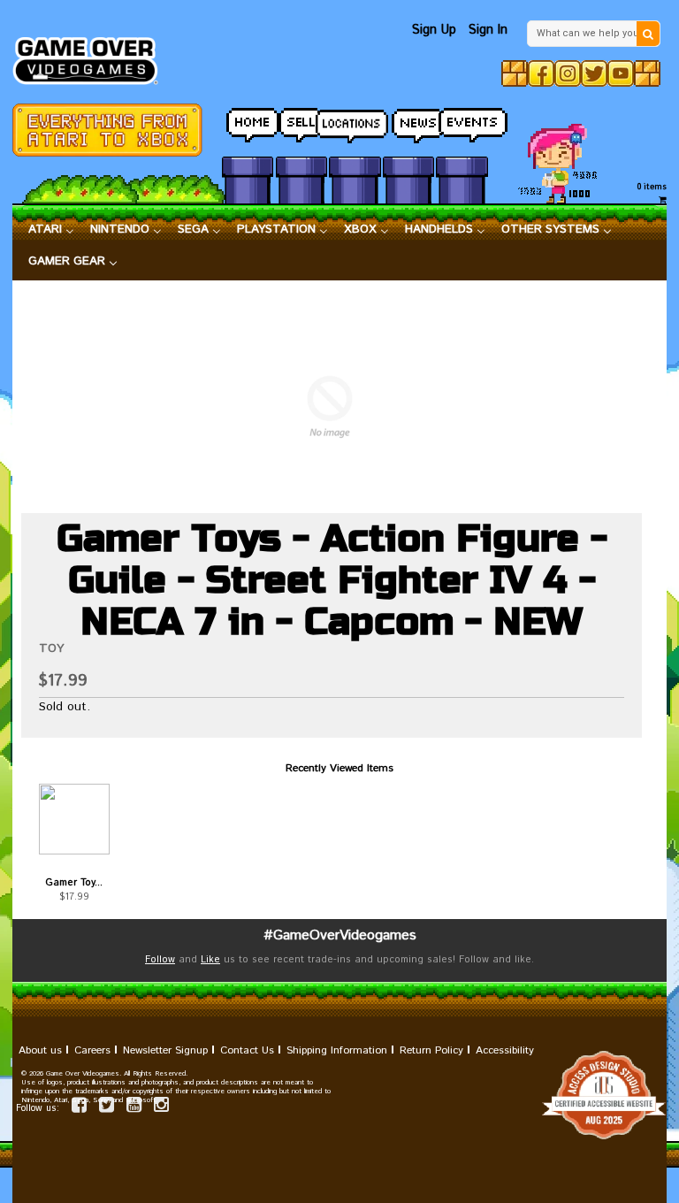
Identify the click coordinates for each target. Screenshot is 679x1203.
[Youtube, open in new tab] (620, 73)
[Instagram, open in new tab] (567, 73)
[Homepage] (91, 56)
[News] (408, 120)
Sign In (488, 29)
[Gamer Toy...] (74, 819)
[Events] (461, 120)
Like (210, 960)
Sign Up (434, 29)
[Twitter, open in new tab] (594, 73)
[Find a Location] (354, 121)
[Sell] (301, 120)
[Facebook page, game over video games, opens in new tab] (79, 1108)
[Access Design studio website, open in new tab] (339, 1095)
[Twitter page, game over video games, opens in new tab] (106, 1108)
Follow (160, 960)
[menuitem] (51, 230)
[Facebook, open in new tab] (541, 73)
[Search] (648, 33)
